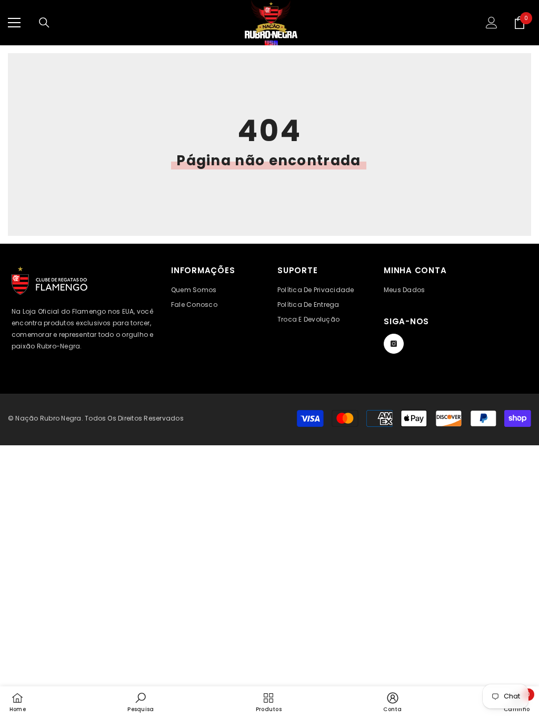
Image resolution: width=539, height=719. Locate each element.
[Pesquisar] (44, 22)
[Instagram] (394, 344)
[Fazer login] (491, 22)
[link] (140, 702)
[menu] (14, 22)
